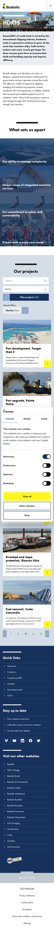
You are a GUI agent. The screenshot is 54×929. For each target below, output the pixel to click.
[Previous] (5, 633)
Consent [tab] (9, 418)
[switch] (46, 465)
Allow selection (27, 506)
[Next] (47, 633)
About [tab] (44, 418)
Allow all (27, 496)
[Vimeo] (6, 740)
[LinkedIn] (22, 740)
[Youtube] (14, 740)
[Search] (45, 280)
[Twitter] (38, 740)
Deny (27, 515)
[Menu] (50, 5)
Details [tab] (27, 418)
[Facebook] (30, 740)
